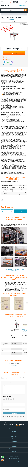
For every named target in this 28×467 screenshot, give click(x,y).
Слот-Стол (14, 365)
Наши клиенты (14, 436)
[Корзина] (25, 1)
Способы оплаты (14, 456)
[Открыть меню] (2, 1)
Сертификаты (14, 433)
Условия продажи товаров (14, 461)
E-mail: (4, 407)
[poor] (6, 399)
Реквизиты (14, 446)
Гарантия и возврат (14, 448)
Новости (14, 438)
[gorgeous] (13, 399)
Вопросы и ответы (14, 443)
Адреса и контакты (23, 5)
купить (14, 53)
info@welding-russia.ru (9, 57)
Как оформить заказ (14, 458)
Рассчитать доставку (20, 211)
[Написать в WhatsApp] (8, 62)
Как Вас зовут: (6, 402)
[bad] (4, 399)
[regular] (9, 399)
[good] (11, 399)
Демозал (14, 451)
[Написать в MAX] (11, 62)
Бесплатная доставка (14, 428)
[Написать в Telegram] (4, 62)
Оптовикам (14, 441)
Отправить (14, 413)
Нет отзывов (11, 18)
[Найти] (25, 10)
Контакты (14, 453)
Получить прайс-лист (9, 59)
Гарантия (14, 431)
